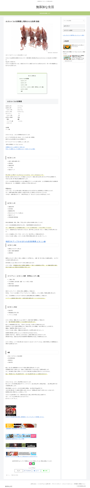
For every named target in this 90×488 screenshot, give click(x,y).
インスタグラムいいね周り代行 (44, 483)
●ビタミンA (23, 80)
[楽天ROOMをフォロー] (30, 463)
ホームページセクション (68, 483)
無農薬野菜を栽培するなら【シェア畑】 (15, 438)
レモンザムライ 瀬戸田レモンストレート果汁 (73, 35)
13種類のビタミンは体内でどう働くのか (15, 147)
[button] (84, 20)
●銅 (21, 91)
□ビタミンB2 (24, 84)
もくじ (30, 75)
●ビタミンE (23, 82)
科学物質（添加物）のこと (79, 483)
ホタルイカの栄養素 (24, 78)
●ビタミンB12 (24, 89)
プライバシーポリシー (56, 483)
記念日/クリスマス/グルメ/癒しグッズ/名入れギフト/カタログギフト (21, 456)
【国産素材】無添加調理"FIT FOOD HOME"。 (16, 428)
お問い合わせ (33, 483)
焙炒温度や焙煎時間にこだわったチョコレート (17, 448)
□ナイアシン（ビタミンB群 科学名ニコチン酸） (32, 87)
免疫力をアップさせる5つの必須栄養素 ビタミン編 (26, 241)
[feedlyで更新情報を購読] (33, 463)
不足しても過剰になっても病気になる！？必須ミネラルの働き (20, 149)
